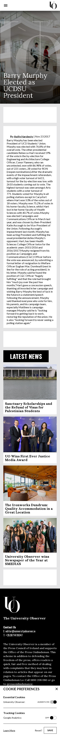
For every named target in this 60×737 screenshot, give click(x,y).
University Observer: (26, 702)
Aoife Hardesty (23, 136)
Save (50, 730)
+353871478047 (14, 635)
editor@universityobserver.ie (20, 631)
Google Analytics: (26, 717)
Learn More (9, 730)
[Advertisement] (30, 115)
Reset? (38, 730)
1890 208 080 (38, 680)
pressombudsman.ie (20, 684)
